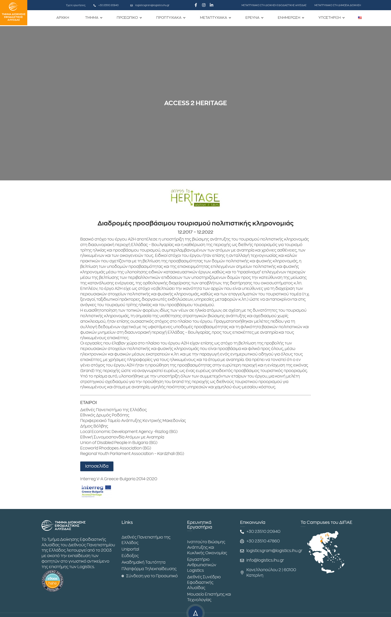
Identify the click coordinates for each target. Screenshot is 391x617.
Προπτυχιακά (168, 17)
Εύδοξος (130, 556)
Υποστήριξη (330, 17)
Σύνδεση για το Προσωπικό (152, 576)
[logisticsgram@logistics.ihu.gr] (131, 5)
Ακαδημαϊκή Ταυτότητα (143, 562)
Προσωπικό (127, 17)
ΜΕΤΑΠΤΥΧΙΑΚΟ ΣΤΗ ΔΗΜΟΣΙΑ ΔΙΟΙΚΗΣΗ (337, 5)
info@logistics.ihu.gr (265, 560)
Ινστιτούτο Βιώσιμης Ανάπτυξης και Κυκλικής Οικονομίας (207, 547)
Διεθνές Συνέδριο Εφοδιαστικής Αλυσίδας (204, 582)
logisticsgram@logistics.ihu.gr (152, 5)
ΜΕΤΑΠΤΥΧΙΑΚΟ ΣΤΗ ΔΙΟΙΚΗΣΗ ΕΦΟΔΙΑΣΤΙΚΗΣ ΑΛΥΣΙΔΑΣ (274, 5)
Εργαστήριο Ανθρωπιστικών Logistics (201, 564)
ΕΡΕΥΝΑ (252, 17)
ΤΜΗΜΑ (91, 17)
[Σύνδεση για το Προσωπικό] (123, 576)
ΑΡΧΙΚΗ (62, 17)
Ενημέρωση (289, 17)
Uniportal (130, 549)
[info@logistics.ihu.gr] (242, 560)
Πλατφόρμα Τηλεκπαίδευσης (149, 569)
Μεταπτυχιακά (213, 17)
